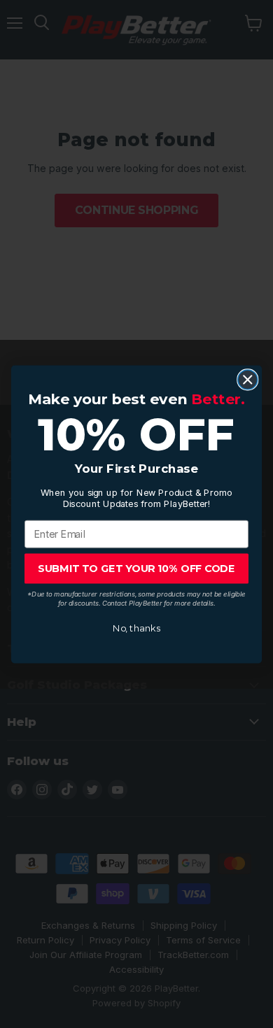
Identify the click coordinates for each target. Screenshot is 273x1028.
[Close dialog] (248, 379)
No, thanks (136, 627)
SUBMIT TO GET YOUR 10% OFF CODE (136, 568)
